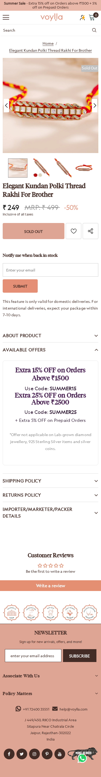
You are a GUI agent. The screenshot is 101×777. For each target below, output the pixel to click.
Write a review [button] (50, 586)
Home (48, 43)
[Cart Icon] (92, 17)
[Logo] (51, 17)
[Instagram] (34, 754)
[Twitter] (21, 754)
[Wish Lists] (73, 231)
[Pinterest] (47, 754)
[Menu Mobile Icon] (6, 17)
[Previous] (6, 105)
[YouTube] (59, 754)
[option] (50, 5)
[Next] (94, 105)
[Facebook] (9, 754)
